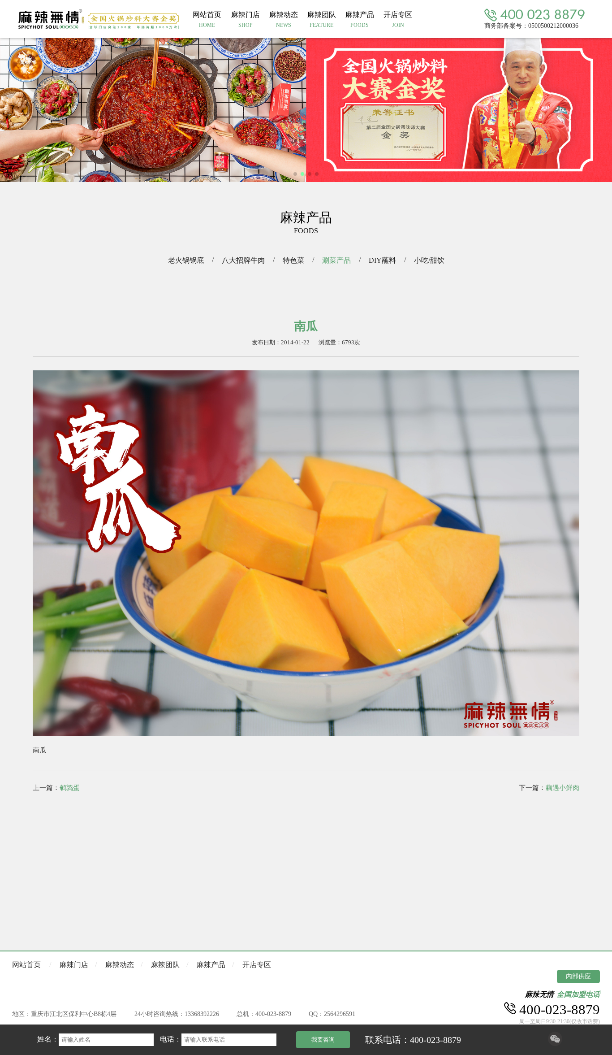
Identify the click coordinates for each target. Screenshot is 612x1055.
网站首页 (26, 964)
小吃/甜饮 (429, 260)
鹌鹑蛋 (70, 787)
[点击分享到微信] (555, 1043)
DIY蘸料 (382, 260)
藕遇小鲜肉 (562, 787)
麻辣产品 (211, 964)
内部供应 (578, 976)
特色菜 (293, 260)
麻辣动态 (119, 964)
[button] (295, 174)
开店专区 (256, 964)
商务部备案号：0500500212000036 (531, 25)
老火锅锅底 (186, 260)
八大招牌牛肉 (243, 260)
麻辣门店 (74, 964)
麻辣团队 (165, 964)
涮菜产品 (336, 260)
